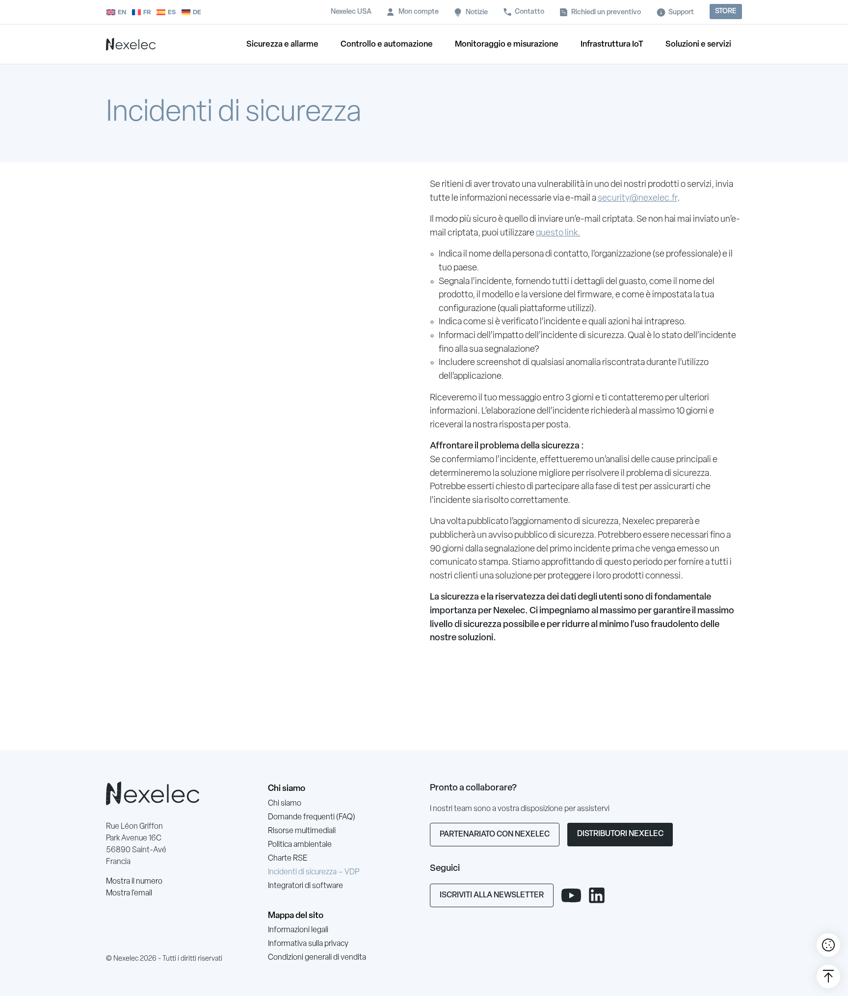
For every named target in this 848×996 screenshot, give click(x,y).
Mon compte (418, 12)
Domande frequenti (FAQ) (311, 817)
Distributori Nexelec (620, 834)
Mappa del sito (295, 916)
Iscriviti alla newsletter (492, 895)
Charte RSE (287, 859)
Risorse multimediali (302, 831)
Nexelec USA (351, 12)
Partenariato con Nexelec (495, 835)
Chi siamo (286, 789)
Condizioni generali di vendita (317, 958)
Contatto (529, 12)
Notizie (477, 12)
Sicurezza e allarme (282, 44)
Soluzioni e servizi (698, 44)
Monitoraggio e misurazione (506, 44)
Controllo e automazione (387, 44)
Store (726, 11)
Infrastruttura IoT (612, 44)
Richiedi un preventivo (606, 12)
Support (681, 12)
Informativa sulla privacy (308, 944)
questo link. (558, 233)
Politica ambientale (300, 845)
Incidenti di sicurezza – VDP (313, 872)
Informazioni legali (298, 930)
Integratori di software (305, 886)
